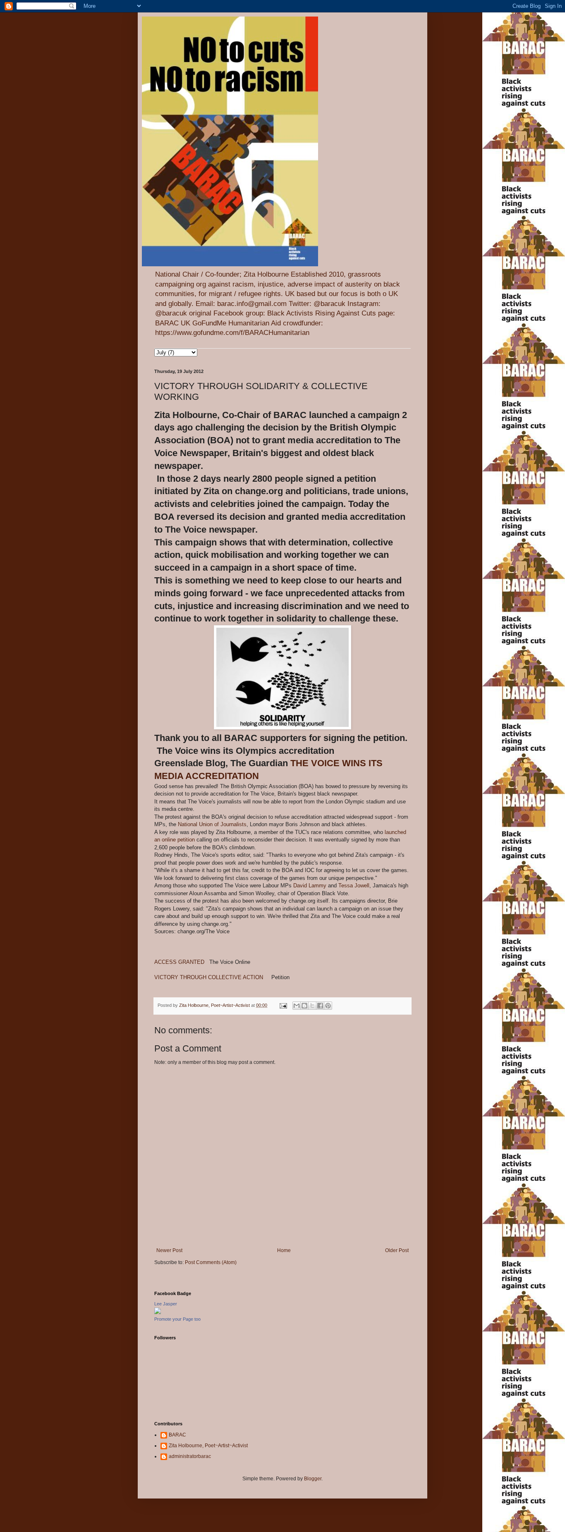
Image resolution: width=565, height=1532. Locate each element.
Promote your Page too (177, 1319)
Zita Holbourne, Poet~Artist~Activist (208, 1445)
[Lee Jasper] (157, 1312)
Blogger (312, 1479)
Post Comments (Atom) (211, 1262)
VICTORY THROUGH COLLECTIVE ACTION (212, 977)
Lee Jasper (165, 1303)
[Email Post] (283, 1005)
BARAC (177, 1435)
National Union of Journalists (212, 824)
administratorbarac (190, 1456)
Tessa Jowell (353, 885)
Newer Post (169, 1250)
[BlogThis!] (304, 1005)
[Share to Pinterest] (328, 1005)
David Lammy (309, 885)
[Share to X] (312, 1005)
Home (284, 1250)
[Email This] (296, 1005)
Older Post (397, 1250)
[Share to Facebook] (320, 1005)
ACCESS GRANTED (180, 962)
